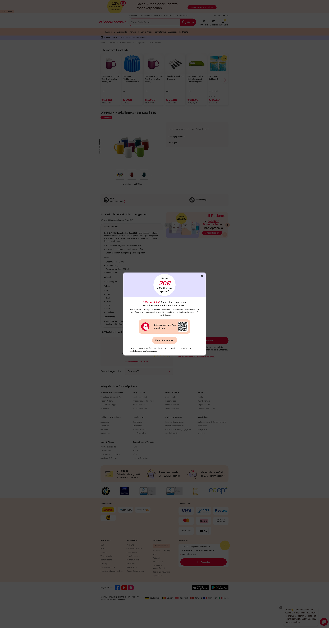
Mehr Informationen (164, 340)
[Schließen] (202, 276)
